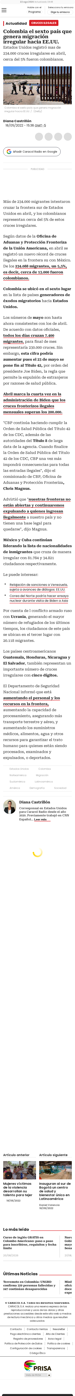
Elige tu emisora (60, 12)
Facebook (39, 137)
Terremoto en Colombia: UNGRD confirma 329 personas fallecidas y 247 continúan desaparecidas (29, 1285)
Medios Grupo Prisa (37, 1375)
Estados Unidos (19, 769)
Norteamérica (18, 775)
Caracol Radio (20, 10)
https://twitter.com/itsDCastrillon (34, 121)
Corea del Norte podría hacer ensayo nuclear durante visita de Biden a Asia (39, 598)
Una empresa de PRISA (37, 1365)
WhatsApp (68, 137)
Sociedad (60, 788)
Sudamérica (17, 781)
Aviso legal (54, 1338)
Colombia (44, 769)
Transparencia (56, 1348)
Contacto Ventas (37, 1329)
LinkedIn (58, 137)
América (15, 788)
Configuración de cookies (26, 1348)
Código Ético (37, 1353)
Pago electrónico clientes (25, 1334)
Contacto (16, 1329)
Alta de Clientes (55, 1334)
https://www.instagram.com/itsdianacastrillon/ (39, 121)
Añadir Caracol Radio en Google (35, 152)
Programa (34, 12)
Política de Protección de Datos (23, 1343)
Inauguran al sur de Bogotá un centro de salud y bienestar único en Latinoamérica (55, 1191)
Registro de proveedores (28, 1338)
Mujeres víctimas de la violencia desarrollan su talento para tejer (17, 1189)
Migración (42, 775)
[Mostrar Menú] (4, 10)
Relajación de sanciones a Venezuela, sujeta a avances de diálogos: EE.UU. (39, 587)
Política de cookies (58, 1343)
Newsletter (59, 1329)
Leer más (40, 819)
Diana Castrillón (17, 121)
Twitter (49, 137)
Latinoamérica (44, 781)
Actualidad (16, 23)
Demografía (37, 788)
